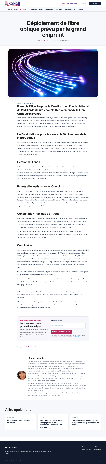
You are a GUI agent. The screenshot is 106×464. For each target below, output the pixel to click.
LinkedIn (27, 347)
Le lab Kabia (11, 447)
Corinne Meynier (43, 40)
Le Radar (62, 3)
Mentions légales (86, 449)
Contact (95, 446)
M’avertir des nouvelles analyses (61, 331)
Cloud (41, 9)
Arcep (70, 218)
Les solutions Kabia (73, 3)
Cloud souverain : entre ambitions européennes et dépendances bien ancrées (85, 422)
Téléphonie (59, 9)
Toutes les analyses (12, 9)
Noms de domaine (70, 9)
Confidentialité (76, 336)
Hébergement (49, 9)
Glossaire (80, 9)
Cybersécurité (33, 9)
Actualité (53, 18)
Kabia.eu (84, 446)
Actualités (23, 9)
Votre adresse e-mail (57, 320)
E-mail (34, 347)
